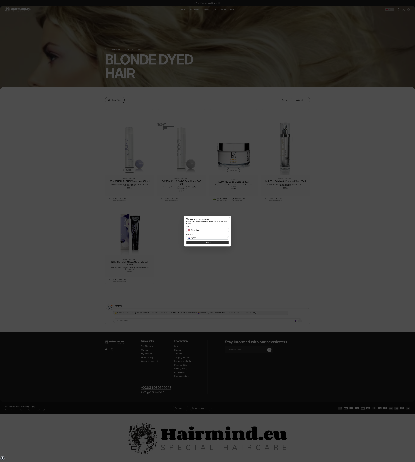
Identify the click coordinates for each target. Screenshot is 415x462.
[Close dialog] (229, 217)
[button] (2, 458)
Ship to (188, 226)
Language (189, 234)
